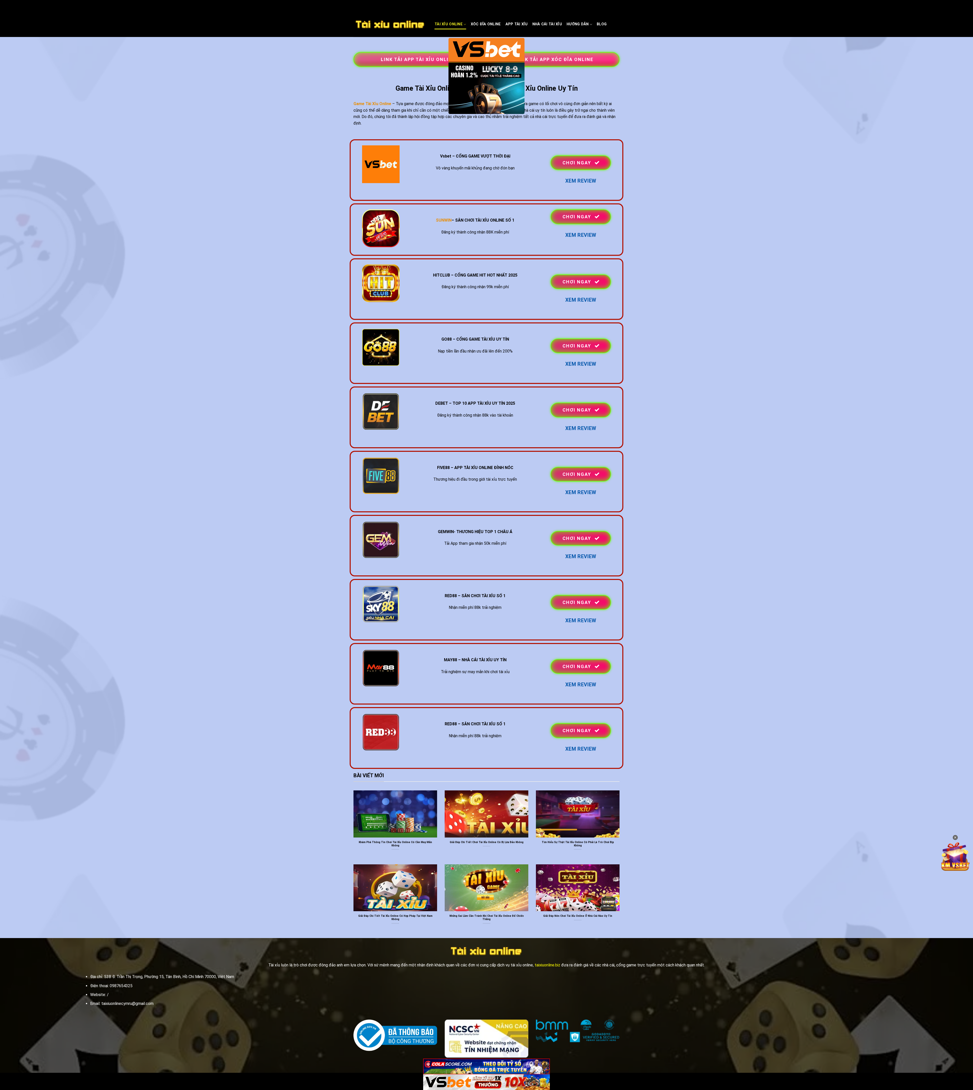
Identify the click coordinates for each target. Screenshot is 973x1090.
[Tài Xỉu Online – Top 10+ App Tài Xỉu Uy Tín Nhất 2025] (390, 24)
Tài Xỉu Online (449, 24)
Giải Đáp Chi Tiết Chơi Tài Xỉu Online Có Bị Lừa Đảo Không (486, 842)
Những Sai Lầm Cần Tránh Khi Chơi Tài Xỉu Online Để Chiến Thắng (487, 917)
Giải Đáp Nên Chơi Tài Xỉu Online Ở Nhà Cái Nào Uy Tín (577, 915)
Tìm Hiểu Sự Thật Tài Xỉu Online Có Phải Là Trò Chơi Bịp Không (578, 844)
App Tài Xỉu (517, 24)
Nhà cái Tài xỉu (547, 24)
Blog (602, 24)
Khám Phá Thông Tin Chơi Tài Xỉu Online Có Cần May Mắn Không (395, 844)
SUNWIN (444, 220)
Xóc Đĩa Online (486, 24)
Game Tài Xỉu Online (372, 103)
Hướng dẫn (578, 24)
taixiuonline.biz (547, 965)
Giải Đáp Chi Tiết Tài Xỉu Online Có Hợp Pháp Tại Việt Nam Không (395, 917)
